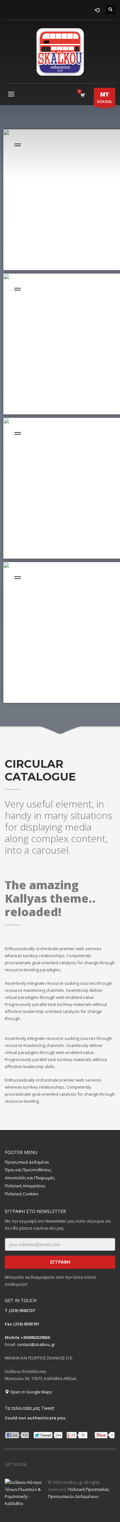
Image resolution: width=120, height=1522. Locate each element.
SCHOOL (104, 97)
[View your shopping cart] (82, 95)
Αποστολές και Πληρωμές (30, 1178)
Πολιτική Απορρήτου (25, 1186)
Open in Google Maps (30, 1392)
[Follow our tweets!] (41, 1464)
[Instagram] (51, 1464)
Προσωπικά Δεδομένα (27, 1162)
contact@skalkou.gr (36, 1344)
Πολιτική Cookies (21, 1194)
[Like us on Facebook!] (32, 1464)
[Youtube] (61, 1464)
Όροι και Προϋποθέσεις (28, 1170)
